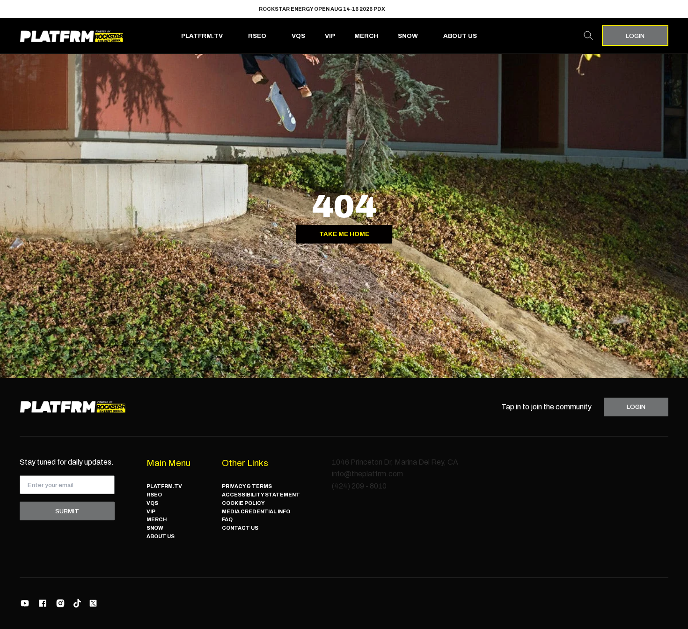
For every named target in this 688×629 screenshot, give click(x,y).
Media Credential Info (256, 511)
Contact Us (240, 528)
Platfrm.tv (202, 35)
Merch (366, 35)
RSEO (257, 35)
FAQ (227, 519)
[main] (344, 216)
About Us (460, 35)
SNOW (408, 35)
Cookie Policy (243, 503)
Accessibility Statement (261, 494)
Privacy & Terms (247, 486)
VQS (298, 35)
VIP (330, 35)
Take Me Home (344, 233)
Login (635, 35)
